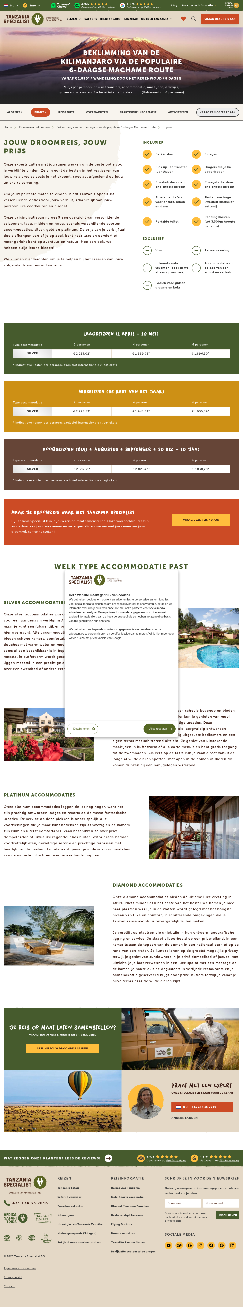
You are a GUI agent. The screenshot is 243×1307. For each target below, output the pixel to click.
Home (8, 127)
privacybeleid (173, 1220)
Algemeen (15, 112)
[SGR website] (7, 1238)
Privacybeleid (13, 1277)
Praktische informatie (138, 112)
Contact (9, 1286)
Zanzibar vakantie (70, 1206)
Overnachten (97, 112)
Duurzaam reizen (123, 1233)
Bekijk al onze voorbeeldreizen (80, 1242)
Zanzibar (131, 19)
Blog (174, 5)
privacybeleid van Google (105, 637)
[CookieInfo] (95, 580)
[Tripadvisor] (179, 1245)
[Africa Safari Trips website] (16, 1218)
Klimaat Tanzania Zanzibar (130, 1206)
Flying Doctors (121, 1224)
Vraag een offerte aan (218, 112)
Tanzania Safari (68, 1188)
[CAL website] (19, 1238)
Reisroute (66, 112)
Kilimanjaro (110, 19)
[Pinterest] (222, 1245)
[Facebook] (211, 1245)
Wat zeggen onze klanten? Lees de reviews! (52, 1158)
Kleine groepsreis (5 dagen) (77, 1233)
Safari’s (90, 19)
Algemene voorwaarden (20, 1268)
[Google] (190, 1245)
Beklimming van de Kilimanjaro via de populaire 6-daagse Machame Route (106, 127)
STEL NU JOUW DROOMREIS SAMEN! (62, 1048)
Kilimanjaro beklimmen (34, 127)
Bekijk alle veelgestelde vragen (133, 1251)
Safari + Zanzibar (70, 1197)
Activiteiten (178, 112)
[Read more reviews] (106, 5)
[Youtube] (168, 1245)
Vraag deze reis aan (220, 19)
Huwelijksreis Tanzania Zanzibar (81, 1224)
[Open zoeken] (193, 19)
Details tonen (81, 728)
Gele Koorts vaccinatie (127, 1197)
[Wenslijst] (183, 19)
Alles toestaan (158, 728)
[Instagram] (200, 1245)
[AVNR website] (31, 1238)
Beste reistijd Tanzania (127, 1215)
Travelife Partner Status (128, 1242)
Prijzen (40, 112)
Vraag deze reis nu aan (201, 519)
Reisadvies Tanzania (125, 1188)
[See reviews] (188, 1158)
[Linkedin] (232, 1245)
